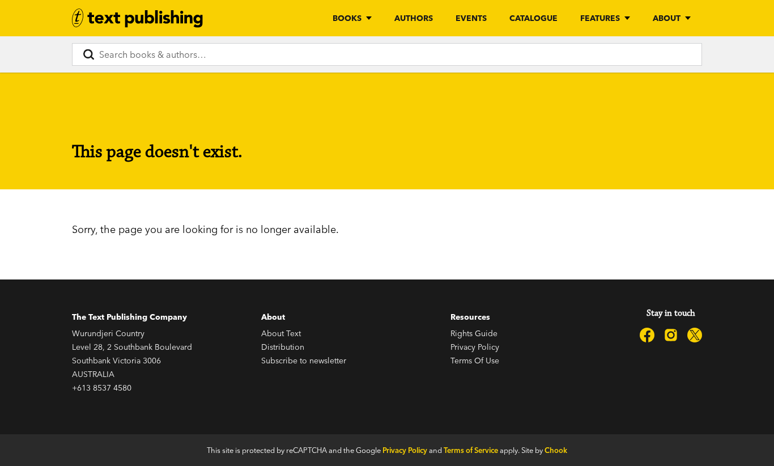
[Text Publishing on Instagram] (671, 335)
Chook (556, 450)
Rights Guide (473, 333)
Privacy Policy (474, 347)
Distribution (282, 347)
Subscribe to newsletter (303, 360)
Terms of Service (471, 450)
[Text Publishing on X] (694, 335)
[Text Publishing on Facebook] (647, 335)
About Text (281, 333)
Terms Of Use (474, 360)
